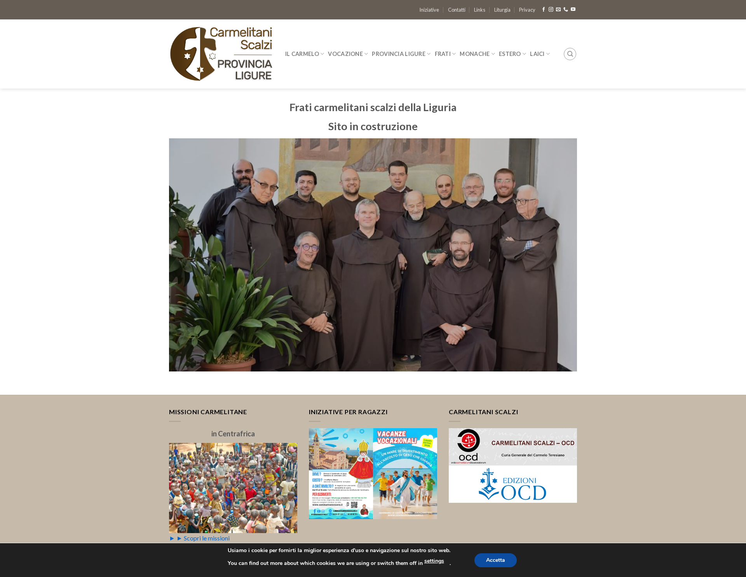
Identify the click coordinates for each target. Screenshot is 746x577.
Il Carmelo (302, 54)
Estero (510, 54)
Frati (443, 54)
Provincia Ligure (398, 54)
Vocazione (345, 54)
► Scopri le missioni (203, 538)
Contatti (456, 10)
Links (479, 10)
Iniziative (429, 10)
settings (434, 561)
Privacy (527, 10)
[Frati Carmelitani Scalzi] (221, 54)
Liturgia (502, 10)
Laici (537, 54)
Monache (475, 54)
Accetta (495, 560)
